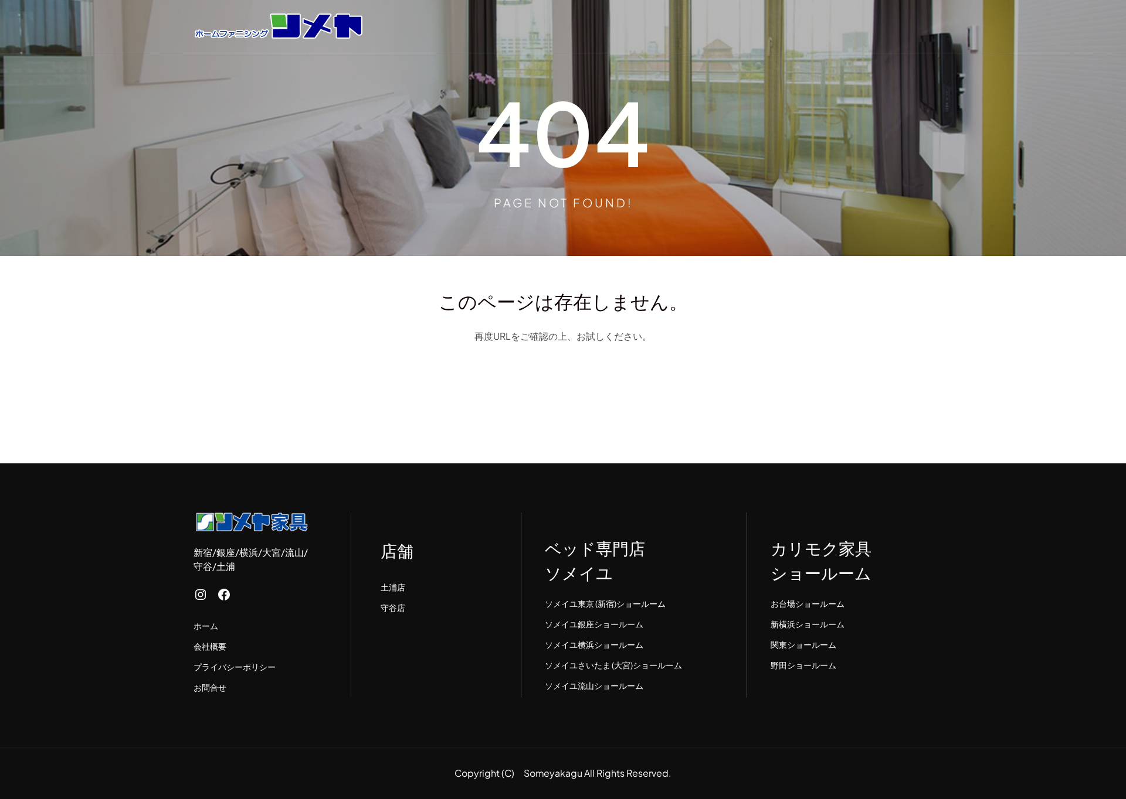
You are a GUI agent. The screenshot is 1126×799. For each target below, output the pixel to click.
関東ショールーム (803, 644)
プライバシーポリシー (235, 666)
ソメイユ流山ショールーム (594, 685)
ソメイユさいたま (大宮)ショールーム (613, 665)
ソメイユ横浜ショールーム (594, 644)
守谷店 (393, 607)
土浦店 (393, 587)
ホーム (206, 625)
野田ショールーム (803, 665)
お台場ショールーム (807, 603)
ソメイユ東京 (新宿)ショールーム (605, 603)
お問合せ (210, 687)
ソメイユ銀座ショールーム (594, 624)
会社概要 (210, 646)
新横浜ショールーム (807, 624)
